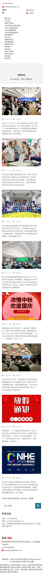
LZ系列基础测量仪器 (11, 32)
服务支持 (8, 49)
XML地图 (30, 561)
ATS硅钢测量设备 (10, 30)
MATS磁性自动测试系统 (13, 25)
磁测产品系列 (9, 23)
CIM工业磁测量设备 (11, 28)
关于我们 (8, 21)
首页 (22, 79)
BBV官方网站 (12, 572)
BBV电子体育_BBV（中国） (32, 567)
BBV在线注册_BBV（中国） (10, 569)
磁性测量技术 (9, 35)
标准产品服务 (9, 51)
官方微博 (30, 13)
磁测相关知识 (9, 39)
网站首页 (8, 18)
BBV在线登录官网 (35, 569)
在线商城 (31, 10)
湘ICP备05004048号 (19, 561)
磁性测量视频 (9, 42)
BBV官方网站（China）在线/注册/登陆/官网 (26, 565)
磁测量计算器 (9, 44)
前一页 (20, 498)
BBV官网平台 (5, 565)
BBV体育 (24, 569)
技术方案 (8, 37)
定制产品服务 (9, 54)
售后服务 (8, 56)
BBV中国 (8, 58)
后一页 (27, 498)
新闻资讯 (8, 47)
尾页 (31, 498)
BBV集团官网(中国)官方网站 (10, 567)
